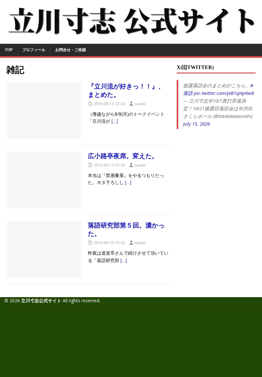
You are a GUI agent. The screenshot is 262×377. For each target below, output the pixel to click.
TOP (8, 50)
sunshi (140, 103)
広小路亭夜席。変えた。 (123, 155)
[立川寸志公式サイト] (131, 40)
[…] (115, 121)
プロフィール (33, 50)
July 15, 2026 (196, 123)
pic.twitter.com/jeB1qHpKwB (224, 93)
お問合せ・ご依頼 (70, 50)
